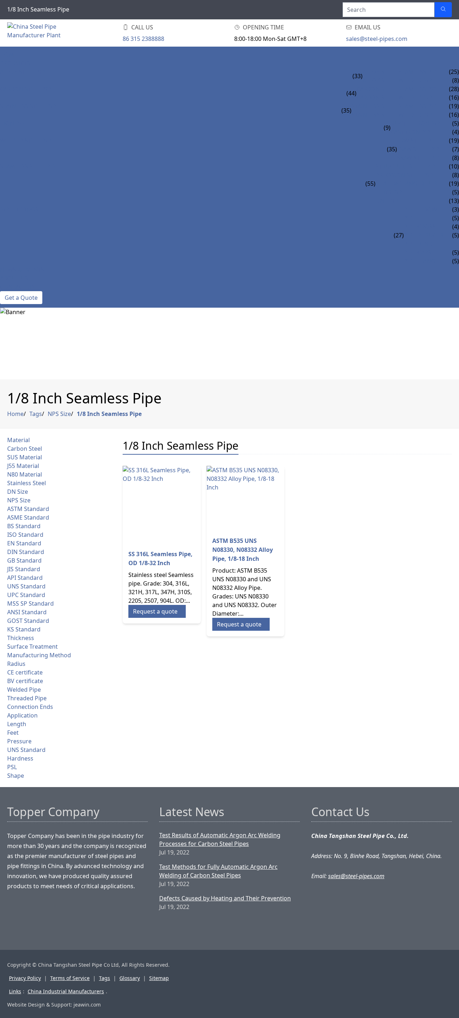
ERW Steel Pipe (418, 141)
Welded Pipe (24, 689)
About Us (14, 278)
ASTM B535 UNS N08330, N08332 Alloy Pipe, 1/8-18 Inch (242, 550)
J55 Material (23, 466)
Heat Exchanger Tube (407, 184)
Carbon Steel (24, 449)
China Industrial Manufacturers (66, 991)
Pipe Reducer (423, 235)
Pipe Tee (415, 218)
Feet (13, 733)
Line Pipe (388, 201)
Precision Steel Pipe (405, 175)
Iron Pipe (14, 123)
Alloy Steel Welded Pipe (399, 80)
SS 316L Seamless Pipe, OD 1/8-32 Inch (160, 558)
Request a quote (155, 611)
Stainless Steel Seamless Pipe (395, 106)
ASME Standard (28, 517)
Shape (15, 776)
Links (15, 991)
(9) (387, 128)
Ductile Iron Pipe (417, 123)
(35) (346, 110)
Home (9, 54)
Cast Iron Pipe (412, 132)
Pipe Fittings (19, 209)
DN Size (17, 492)
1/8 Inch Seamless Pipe (109, 414)
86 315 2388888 (143, 39)
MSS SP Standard (30, 603)
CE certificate (25, 672)
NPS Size (59, 414)
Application (22, 715)
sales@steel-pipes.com (376, 39)
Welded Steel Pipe (27, 141)
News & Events (22, 270)
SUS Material (24, 457)
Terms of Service (70, 978)
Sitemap (159, 978)
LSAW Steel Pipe (420, 149)
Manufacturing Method (39, 655)
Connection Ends (30, 707)
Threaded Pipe (27, 698)
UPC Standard (26, 595)
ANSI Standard (27, 612)
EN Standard (24, 543)
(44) (351, 93)
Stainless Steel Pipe (29, 106)
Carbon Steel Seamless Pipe (398, 89)
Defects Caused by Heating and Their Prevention (225, 898)
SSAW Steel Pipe (420, 158)
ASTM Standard (28, 509)
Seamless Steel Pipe (29, 166)
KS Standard (24, 629)
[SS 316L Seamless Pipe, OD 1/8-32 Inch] (162, 505)
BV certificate (25, 681)
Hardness (20, 758)
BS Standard (24, 526)
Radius (16, 664)
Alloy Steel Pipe (24, 72)
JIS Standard (23, 569)
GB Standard (24, 560)
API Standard (25, 578)
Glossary (129, 978)
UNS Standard (26, 586)
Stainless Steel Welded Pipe (393, 115)
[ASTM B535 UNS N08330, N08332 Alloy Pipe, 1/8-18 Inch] (246, 498)
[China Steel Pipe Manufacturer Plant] (50, 33)
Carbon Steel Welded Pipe (395, 97)
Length (16, 724)
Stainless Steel (26, 483)
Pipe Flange (421, 261)
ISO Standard (25, 535)
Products (15, 63)
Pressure (19, 741)
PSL (12, 767)
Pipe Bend (418, 244)
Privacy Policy (25, 978)
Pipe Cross (420, 227)
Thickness (20, 638)
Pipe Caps (417, 252)
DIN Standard (25, 552)
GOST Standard (28, 621)
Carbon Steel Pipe (27, 89)
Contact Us (17, 287)
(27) (399, 235)
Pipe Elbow (420, 209)
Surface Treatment (32, 646)
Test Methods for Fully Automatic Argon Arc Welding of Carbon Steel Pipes (218, 871)
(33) (357, 76)
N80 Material (24, 474)
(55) (370, 184)
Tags (35, 414)
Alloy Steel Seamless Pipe (401, 72)
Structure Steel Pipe (407, 166)
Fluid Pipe (390, 192)
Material (18, 440)
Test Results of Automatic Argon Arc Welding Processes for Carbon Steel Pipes (219, 839)
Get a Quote (21, 298)
